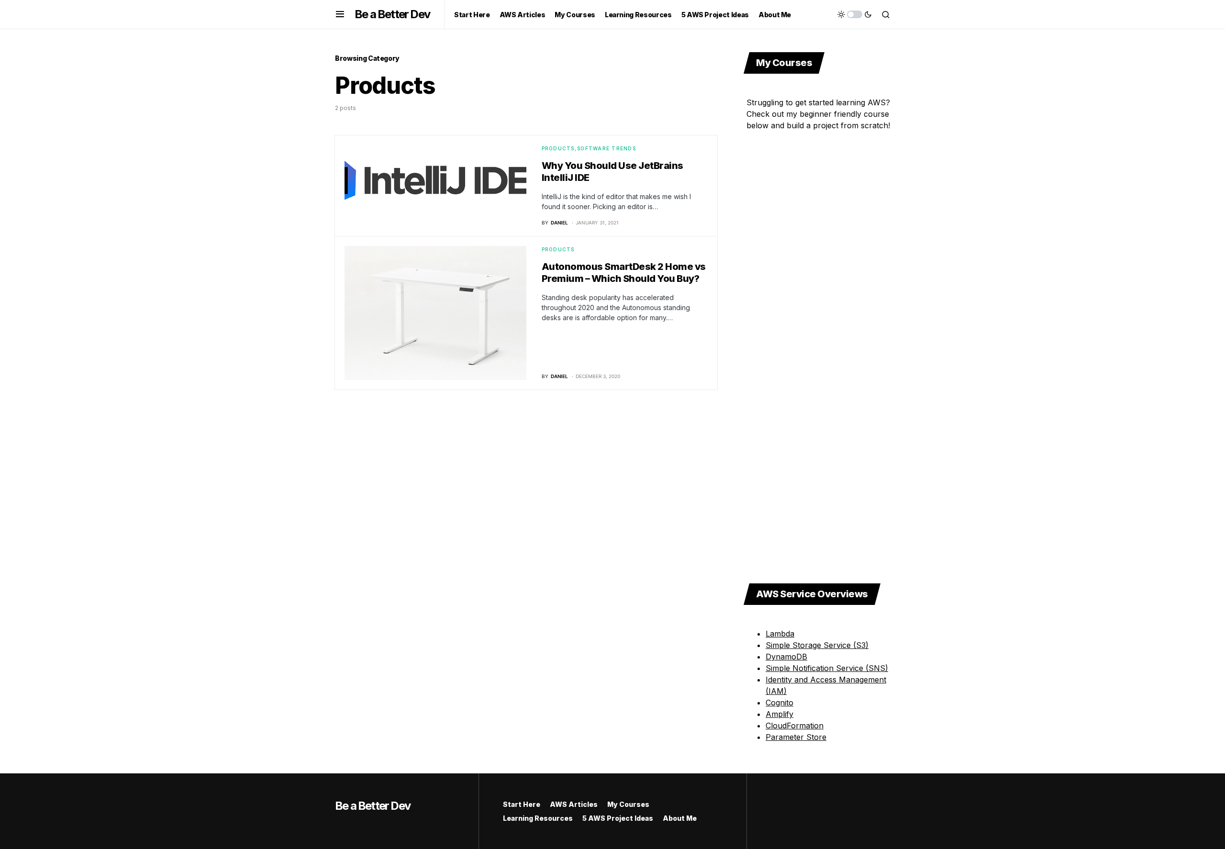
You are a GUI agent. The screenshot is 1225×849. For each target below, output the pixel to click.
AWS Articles (574, 804)
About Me (680, 818)
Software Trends (606, 148)
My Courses (628, 804)
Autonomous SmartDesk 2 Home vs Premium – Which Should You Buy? (624, 272)
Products (558, 148)
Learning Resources (538, 818)
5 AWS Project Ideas (617, 818)
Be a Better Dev (392, 14)
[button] (340, 14)
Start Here (521, 804)
